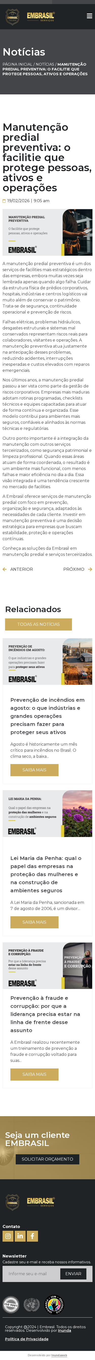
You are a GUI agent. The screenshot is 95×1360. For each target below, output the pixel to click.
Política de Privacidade (26, 1339)
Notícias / (47, 64)
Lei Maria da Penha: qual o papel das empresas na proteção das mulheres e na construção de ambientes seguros (45, 874)
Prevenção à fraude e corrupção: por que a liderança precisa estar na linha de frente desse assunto (45, 1014)
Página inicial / (19, 64)
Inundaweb (59, 1355)
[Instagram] (8, 1236)
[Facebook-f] (32, 1236)
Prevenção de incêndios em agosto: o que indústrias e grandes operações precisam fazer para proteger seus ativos (47, 716)
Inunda (64, 1330)
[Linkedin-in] (20, 1236)
